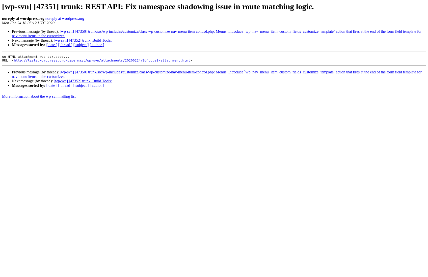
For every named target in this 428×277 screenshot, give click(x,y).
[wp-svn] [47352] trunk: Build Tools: (83, 40)
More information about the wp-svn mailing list (39, 96)
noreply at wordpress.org (64, 18)
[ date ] (51, 45)
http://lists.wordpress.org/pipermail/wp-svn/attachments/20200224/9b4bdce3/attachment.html (102, 60)
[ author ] (97, 45)
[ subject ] (81, 45)
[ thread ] (65, 45)
